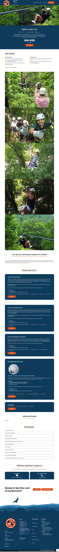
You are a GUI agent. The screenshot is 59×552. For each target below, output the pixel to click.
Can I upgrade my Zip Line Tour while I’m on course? (14, 458)
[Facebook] (5, 546)
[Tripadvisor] (7, 546)
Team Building (34, 526)
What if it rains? (8, 446)
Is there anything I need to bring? (11, 438)
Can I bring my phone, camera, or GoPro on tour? (14, 441)
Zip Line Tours (35, 2)
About (40, 2)
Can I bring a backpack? (9, 444)
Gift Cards (34, 536)
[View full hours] (13, 3)
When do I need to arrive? (9, 430)
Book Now (51, 2)
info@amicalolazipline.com (17, 477)
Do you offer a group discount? (10, 455)
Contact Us (45, 2)
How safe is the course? (9, 449)
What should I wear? (8, 435)
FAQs (33, 529)
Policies (33, 542)
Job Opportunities (35, 539)
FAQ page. (44, 469)
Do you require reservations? (10, 433)
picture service (26, 262)
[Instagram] (9, 546)
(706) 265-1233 (42, 477)
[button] (29, 430)
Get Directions (7, 543)
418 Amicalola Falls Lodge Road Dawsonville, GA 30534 (10, 540)
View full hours (15, 4)
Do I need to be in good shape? (10, 452)
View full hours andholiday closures (22, 538)
